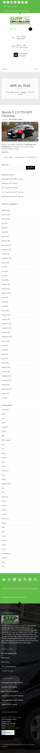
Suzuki (4, 545)
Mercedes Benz (6, 484)
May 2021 (5, 276)
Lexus (3, 475)
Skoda (4, 536)
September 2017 (7, 389)
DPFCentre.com (31, 144)
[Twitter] (4, 2)
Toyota (4, 549)
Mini (3, 488)
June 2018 (5, 350)
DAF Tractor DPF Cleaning (10, 188)
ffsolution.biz (5, 147)
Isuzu (3, 462)
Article (4, 414)
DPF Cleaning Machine (9, 666)
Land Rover (5, 470)
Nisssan (4, 505)
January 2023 (6, 214)
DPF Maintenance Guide (9, 653)
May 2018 (5, 354)
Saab (3, 527)
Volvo (3, 562)
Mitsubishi (5, 497)
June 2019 (5, 297)
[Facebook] (8, 2)
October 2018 (6, 332)
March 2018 (5, 363)
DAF (3, 436)
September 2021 (7, 258)
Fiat (3, 444)
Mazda (20, 119)
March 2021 (5, 280)
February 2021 (6, 284)
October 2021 (6, 254)
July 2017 (5, 398)
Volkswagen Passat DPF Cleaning (12, 179)
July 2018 (5, 345)
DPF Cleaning (13, 119)
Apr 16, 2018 (8, 157)
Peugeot (4, 510)
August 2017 (5, 393)
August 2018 (5, 341)
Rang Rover (5, 518)
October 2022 (6, 219)
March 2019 (5, 310)
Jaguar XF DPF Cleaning (9, 704)
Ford (3, 449)
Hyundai (4, 457)
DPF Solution (6, 658)
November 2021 (6, 249)
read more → (6, 152)
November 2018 (6, 328)
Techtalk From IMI (7, 671)
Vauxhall (4, 558)
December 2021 (6, 245)
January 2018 (6, 371)
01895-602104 (10, 726)
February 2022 (6, 241)
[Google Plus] (26, 2)
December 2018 (6, 323)
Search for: (5, 165)
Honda (4, 453)
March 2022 (5, 236)
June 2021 (5, 271)
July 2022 (5, 223)
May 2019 (5, 302)
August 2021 (5, 262)
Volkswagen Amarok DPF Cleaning (12, 196)
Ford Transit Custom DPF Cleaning (12, 192)
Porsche (4, 514)
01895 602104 (20, 38)
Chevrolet (4, 427)
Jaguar (4, 466)
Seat (3, 532)
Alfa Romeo (5, 409)
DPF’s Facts (5, 662)
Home (23, 92)
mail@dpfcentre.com (12, 728)
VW (3, 566)
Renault (4, 523)
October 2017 (6, 385)
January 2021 (6, 289)
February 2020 (6, 293)
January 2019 (6, 319)
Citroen (4, 431)
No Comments (32, 157)
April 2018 (5, 358)
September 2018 (7, 337)
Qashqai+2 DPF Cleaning (9, 183)
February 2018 (6, 367)
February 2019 (6, 315)
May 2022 (5, 228)
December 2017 (6, 376)
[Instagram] (22, 2)
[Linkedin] (11, 2)
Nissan (4, 501)
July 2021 (5, 267)
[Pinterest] (18, 2)
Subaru (4, 540)
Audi (3, 418)
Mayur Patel (20, 157)
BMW (3, 423)
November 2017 (6, 380)
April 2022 (5, 232)
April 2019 (5, 306)
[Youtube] (15, 2)
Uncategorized (6, 553)
